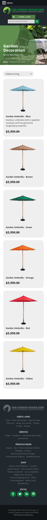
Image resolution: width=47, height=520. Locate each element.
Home (8, 420)
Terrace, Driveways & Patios (29, 448)
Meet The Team (34, 420)
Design (7, 435)
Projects (36, 423)
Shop (5, 62)
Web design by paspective (23, 515)
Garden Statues (13, 469)
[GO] (37, 21)
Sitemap (27, 426)
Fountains (33, 466)
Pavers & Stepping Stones (20, 477)
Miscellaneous (22, 483)
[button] (4, 3)
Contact (19, 426)
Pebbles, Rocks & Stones (23, 475)
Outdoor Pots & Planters (18, 466)
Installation (16, 435)
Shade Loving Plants (15, 472)
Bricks (33, 477)
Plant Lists (10, 423)
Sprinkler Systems (33, 456)
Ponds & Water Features (15, 456)
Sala (15, 448)
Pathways (19, 451)
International (23, 438)
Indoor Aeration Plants (30, 469)
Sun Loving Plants (32, 472)
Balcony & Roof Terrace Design (23, 453)
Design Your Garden (23, 423)
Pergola (9, 448)
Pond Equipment (17, 480)
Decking (27, 451)
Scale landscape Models (31, 435)
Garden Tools (30, 480)
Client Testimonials (19, 420)
